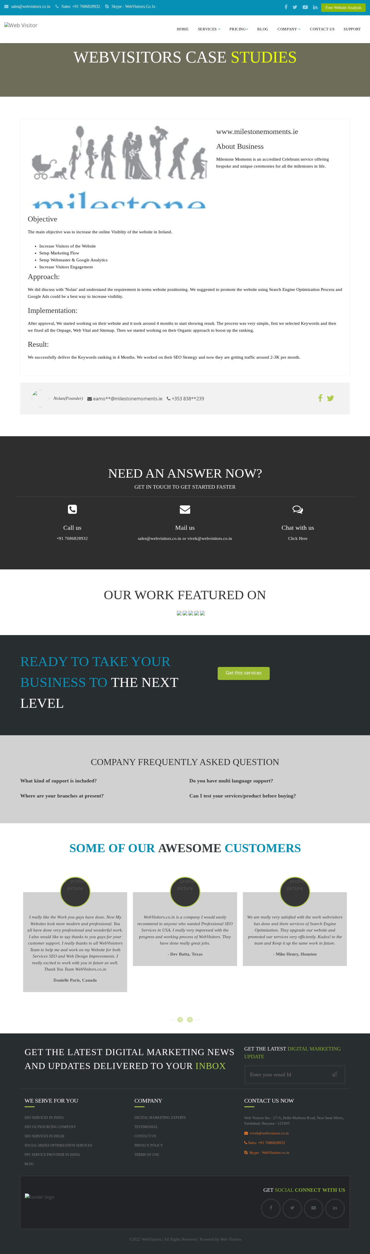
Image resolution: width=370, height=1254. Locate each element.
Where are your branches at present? (62, 796)
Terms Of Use (146, 1155)
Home (183, 29)
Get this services (244, 673)
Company (288, 29)
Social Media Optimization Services (58, 1145)
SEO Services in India (44, 1118)
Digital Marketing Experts (160, 1118)
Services (208, 29)
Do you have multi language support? (231, 781)
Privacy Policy (148, 1145)
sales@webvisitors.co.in (30, 6)
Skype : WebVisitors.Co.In (133, 6)
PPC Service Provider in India (52, 1155)
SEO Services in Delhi (44, 1136)
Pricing (238, 29)
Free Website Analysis (343, 8)
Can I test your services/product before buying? (242, 796)
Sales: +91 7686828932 (81, 6)
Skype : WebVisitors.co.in (268, 1152)
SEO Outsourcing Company (50, 1127)
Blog (262, 29)
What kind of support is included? (58, 781)
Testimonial (146, 1127)
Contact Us (322, 29)
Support (352, 29)
